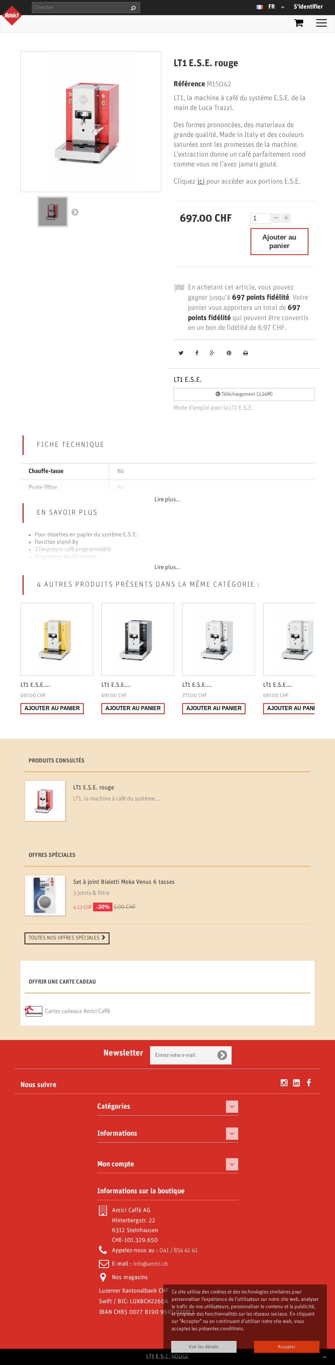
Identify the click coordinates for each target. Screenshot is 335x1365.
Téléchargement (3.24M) (246, 394)
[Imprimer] (245, 353)
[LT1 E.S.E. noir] (137, 639)
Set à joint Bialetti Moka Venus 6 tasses (124, 882)
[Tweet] (181, 353)
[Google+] (212, 353)
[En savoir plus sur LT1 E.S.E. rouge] (45, 800)
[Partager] (196, 353)
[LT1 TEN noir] (53, 212)
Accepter (286, 1347)
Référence (189, 84)
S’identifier (308, 7)
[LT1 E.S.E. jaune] (56, 639)
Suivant (75, 212)
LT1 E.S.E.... (35, 685)
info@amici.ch (150, 1264)
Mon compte (115, 1164)
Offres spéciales (52, 855)
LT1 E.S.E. (188, 380)
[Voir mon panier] (298, 24)
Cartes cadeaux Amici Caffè (77, 1011)
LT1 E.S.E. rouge (93, 788)
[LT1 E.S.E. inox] (218, 639)
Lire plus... (167, 499)
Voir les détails (204, 1347)
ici (201, 181)
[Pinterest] (229, 353)
